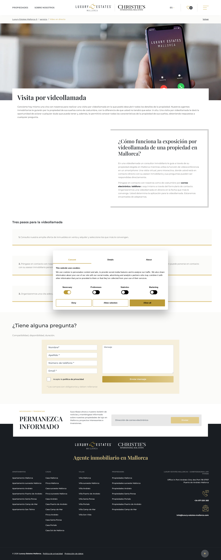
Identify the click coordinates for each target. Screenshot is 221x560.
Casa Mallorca (52, 478)
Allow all (147, 303)
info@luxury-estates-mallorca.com (193, 515)
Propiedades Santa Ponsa (124, 494)
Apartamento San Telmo (23, 509)
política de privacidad (73, 379)
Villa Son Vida (85, 515)
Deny (73, 303)
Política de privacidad (53, 553)
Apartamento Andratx (22, 488)
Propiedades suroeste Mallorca (126, 483)
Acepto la (68, 379)
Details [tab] (110, 260)
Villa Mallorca (85, 478)
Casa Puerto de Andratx (56, 504)
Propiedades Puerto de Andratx (126, 504)
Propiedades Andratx (122, 488)
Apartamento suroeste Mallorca (26, 483)
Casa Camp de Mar (54, 509)
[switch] (96, 292)
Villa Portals (84, 504)
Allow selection (110, 303)
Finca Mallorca (52, 483)
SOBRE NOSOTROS (44, 7)
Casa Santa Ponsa (54, 520)
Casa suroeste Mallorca (56, 488)
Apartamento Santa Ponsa (24, 499)
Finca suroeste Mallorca (56, 494)
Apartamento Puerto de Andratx (27, 494)
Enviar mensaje (138, 379)
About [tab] (149, 260)
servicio (43, 19)
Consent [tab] (72, 260)
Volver (206, 19)
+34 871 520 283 (201, 500)
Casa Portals (51, 525)
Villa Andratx (84, 488)
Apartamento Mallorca (22, 478)
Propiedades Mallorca (122, 478)
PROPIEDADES (20, 7)
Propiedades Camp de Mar (124, 509)
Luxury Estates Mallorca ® (24, 19)
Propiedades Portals (121, 499)
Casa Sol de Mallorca (55, 530)
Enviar (185, 420)
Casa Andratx (52, 499)
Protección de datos (74, 553)
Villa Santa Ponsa (87, 499)
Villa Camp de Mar (87, 509)
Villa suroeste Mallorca (89, 483)
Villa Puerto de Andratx (89, 494)
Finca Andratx (52, 515)
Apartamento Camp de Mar (25, 504)
